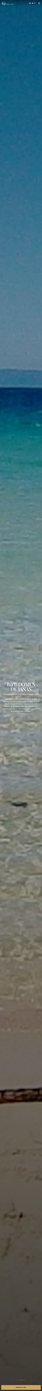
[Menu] (39, 3)
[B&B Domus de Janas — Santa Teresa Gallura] (8, 3)
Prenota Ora (21, 1387)
